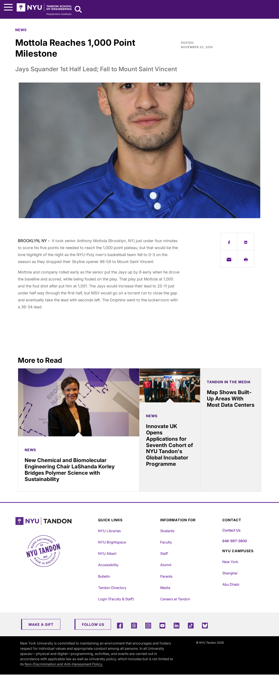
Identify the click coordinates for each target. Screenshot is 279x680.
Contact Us (231, 530)
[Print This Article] (245, 258)
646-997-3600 (234, 541)
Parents (166, 576)
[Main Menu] (8, 7)
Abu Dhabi (230, 584)
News (21, 30)
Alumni (165, 565)
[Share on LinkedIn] (245, 241)
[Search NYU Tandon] (78, 9)
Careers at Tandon (175, 599)
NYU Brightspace (112, 542)
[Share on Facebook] (228, 241)
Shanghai (229, 573)
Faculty (166, 542)
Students (167, 531)
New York (230, 562)
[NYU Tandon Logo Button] (55, 521)
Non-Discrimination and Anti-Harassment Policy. (64, 664)
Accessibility (108, 565)
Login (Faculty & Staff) (116, 599)
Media (165, 588)
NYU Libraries (109, 531)
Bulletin (104, 576)
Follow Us (93, 624)
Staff (164, 553)
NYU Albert (107, 553)
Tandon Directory (112, 588)
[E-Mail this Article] (228, 258)
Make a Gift (41, 624)
